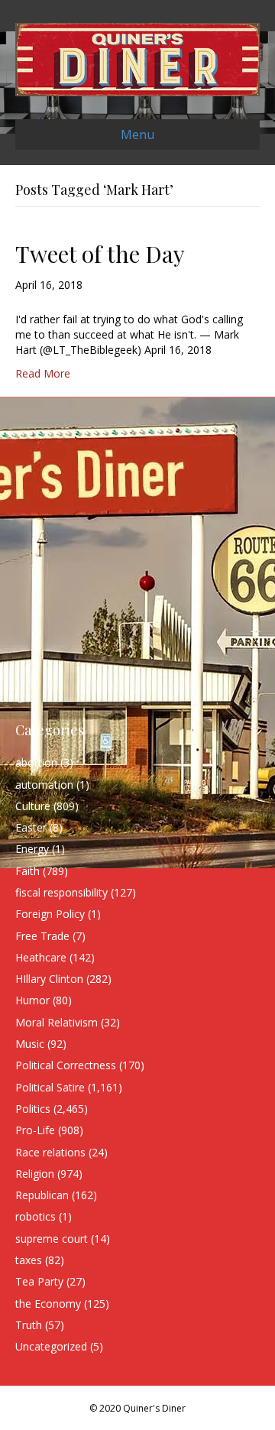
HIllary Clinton (49, 978)
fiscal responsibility (61, 892)
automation (44, 784)
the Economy (48, 1303)
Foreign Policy (50, 913)
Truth (28, 1325)
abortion (36, 762)
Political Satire (50, 1087)
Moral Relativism (56, 1022)
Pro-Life (35, 1130)
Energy (32, 848)
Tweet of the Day (100, 253)
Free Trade (42, 936)
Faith (27, 871)
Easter (31, 827)
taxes (28, 1260)
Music (29, 1043)
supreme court (51, 1238)
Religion (34, 1173)
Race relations (50, 1152)
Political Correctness (65, 1065)
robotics (35, 1216)
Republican (42, 1195)
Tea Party (39, 1281)
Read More (42, 373)
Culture (32, 806)
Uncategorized (51, 1346)
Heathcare (40, 957)
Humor (32, 1000)
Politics (32, 1108)
